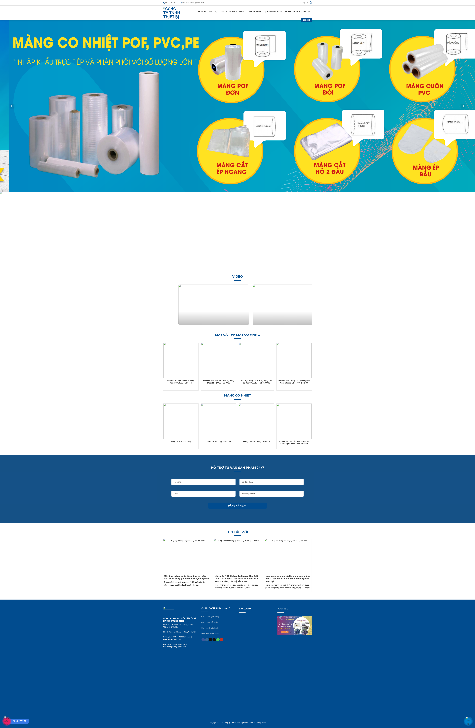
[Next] (463, 106)
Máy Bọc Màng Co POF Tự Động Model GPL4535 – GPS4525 (180, 382)
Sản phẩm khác (274, 12)
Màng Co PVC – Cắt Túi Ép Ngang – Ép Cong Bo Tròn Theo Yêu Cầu (294, 442)
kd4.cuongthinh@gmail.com (193, 3)
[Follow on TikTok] (210, 639)
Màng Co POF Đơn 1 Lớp (181, 441)
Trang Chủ (201, 12)
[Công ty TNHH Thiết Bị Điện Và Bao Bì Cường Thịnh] (172, 13)
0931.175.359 (170, 3)
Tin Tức (306, 12)
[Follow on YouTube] (221, 639)
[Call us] (218, 639)
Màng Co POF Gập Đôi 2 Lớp (219, 441)
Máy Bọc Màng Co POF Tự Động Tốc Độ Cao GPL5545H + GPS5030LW (256, 382)
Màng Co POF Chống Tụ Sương (256, 441)
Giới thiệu (213, 12)
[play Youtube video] (294, 625)
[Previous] (12, 106)
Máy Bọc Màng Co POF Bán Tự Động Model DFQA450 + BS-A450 (218, 382)
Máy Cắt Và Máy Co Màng (232, 12)
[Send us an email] (214, 639)
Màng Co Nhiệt (256, 12)
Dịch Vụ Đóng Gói (292, 12)
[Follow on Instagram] (207, 639)
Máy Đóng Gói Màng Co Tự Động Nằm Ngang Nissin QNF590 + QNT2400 (294, 382)
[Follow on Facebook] (203, 639)
